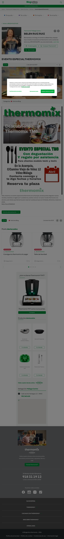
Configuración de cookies (16, 91)
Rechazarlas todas (34, 91)
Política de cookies (26, 86)
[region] (32, 87)
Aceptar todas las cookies (48, 91)
